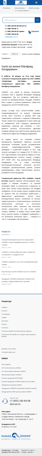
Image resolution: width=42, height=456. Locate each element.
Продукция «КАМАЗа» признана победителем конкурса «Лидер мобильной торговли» (18, 280)
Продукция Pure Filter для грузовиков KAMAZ (16, 392)
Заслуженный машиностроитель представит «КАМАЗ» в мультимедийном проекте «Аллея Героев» (18, 242)
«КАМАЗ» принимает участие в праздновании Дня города (20, 263)
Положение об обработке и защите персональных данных (19, 335)
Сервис (4, 317)
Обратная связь (34, 8)
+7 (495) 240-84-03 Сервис (14, 31)
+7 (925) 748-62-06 (11, 34)
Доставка (5, 321)
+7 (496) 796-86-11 (11, 28)
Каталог (4, 311)
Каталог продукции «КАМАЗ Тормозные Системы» (18, 381)
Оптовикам (6, 8)
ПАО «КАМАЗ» (6, 364)
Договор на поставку (9, 349)
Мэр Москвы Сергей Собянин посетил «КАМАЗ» (19, 272)
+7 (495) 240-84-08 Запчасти (15, 26)
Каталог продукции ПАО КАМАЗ (12, 378)
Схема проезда (19, 8)
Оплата (4, 324)
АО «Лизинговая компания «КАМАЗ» (14, 371)
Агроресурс (6, 450)
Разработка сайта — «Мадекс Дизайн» (28, 451)
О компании (6, 314)
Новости (15, 54)
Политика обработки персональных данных (17, 331)
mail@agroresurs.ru (11, 37)
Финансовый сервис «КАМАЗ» (12, 375)
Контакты (5, 328)
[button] (23, 10)
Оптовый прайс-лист (9, 352)
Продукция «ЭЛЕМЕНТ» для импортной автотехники (19, 388)
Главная (5, 54)
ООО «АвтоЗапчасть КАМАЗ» (11, 368)
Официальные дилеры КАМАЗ (12, 385)
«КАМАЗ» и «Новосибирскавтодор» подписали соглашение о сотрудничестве (18, 253)
